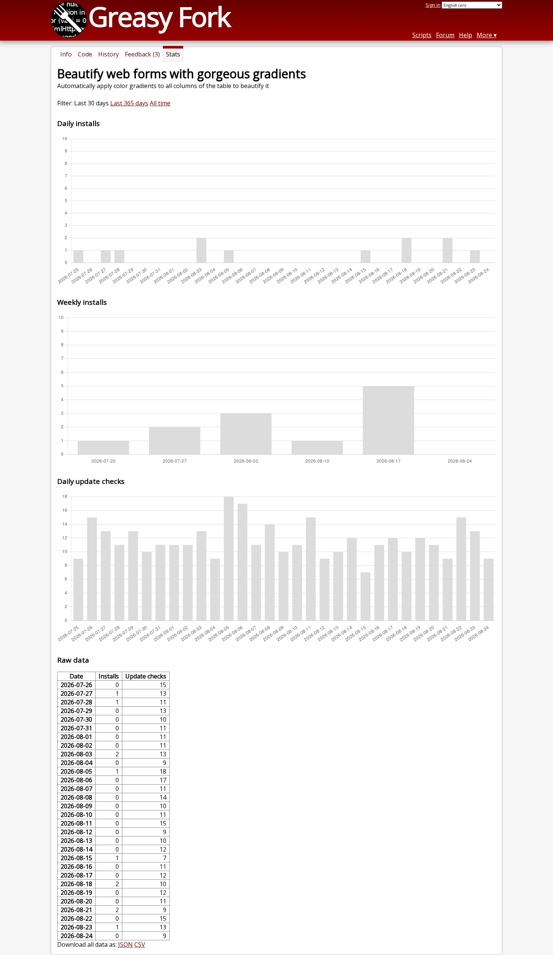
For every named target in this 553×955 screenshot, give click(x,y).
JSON (125, 944)
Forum (445, 35)
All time (160, 103)
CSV (139, 944)
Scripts (421, 35)
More (484, 35)
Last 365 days (129, 103)
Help (465, 35)
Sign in (433, 5)
